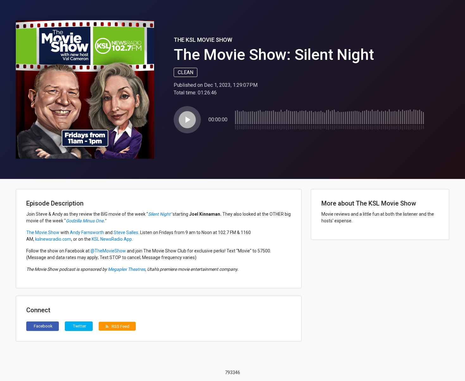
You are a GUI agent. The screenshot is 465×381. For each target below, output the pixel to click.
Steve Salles (126, 232)
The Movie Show (42, 232)
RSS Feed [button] (117, 326)
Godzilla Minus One (84, 220)
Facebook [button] (43, 325)
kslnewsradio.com (53, 239)
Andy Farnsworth (87, 232)
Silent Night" (160, 214)
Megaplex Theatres (126, 269)
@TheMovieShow (108, 250)
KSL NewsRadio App (112, 239)
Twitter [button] (79, 325)
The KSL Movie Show (203, 39)
